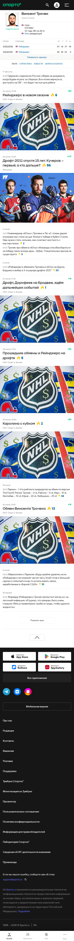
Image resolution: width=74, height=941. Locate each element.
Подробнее (24, 911)
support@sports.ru (13, 879)
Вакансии (8, 751)
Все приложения (37, 678)
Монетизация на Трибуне (17, 791)
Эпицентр (7, 169)
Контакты (8, 740)
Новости (38, 63)
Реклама (8, 761)
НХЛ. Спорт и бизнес (12, 99)
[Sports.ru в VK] (18, 692)
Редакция (8, 730)
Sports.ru (11, 889)
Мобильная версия (37, 706)
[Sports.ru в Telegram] (7, 692)
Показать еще (37, 620)
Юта (27, 33)
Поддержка (9, 771)
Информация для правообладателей (24, 831)
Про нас (7, 720)
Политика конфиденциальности (21, 821)
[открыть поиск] (47, 5)
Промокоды (10, 862)
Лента (14, 63)
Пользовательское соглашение (21, 811)
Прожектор (9, 801)
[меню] (67, 5)
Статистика (25, 63)
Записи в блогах (54, 63)
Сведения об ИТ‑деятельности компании (26, 852)
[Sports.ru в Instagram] (28, 692)
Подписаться (12, 29)
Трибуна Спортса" (13, 781)
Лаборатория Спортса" (16, 842)
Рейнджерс (23, 46)
